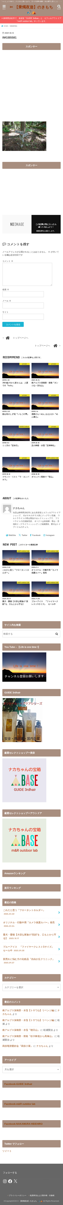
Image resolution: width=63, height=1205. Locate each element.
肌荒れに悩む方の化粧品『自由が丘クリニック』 (29, 961)
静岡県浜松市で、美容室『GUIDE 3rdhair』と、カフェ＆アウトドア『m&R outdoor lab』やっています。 (32, 19)
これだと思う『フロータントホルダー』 (24, 912)
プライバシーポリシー (17, 1195)
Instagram (50, 535)
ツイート (7, 1151)
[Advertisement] (31, 83)
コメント (7, 261)
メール (6, 301)
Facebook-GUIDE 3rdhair (18, 1084)
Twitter (24, 535)
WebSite (12, 535)
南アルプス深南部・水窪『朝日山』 (21, 1030)
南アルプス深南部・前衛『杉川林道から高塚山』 (28, 1036)
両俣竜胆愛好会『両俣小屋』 (17, 1046)
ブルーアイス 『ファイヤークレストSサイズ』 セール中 (29, 948)
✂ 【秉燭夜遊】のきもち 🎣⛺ (32, 9)
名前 (5, 289)
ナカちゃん (19, 508)
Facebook (36, 535)
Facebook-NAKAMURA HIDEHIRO (23, 1124)
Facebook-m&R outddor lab (19, 1104)
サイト (5, 312)
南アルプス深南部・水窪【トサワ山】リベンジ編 (28, 1010)
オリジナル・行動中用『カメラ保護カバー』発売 (29, 924)
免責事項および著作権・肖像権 (42, 1195)
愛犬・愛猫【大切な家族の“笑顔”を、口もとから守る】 (29, 936)
